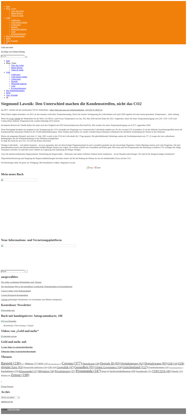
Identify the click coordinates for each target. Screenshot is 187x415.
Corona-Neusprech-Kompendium (14, 295)
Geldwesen (15, 20)
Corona (72, 363)
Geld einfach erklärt (19, 22)
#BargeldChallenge (19, 29)
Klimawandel (28, 371)
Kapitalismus (9, 371)
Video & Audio (17, 16)
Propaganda (88, 371)
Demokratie (91, 363)
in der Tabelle (14, 119)
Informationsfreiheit (176, 367)
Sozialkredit (144, 371)
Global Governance (108, 367)
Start (8, 6)
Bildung (31, 363)
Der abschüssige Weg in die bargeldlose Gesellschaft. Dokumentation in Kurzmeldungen (36, 286)
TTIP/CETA (161, 371)
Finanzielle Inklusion (35, 367)
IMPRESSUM (7, 402)
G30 (52, 367)
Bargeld (14, 27)
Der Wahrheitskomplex (15, 36)
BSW (8, 38)
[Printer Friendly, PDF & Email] (93, 168)
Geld (8, 18)
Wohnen (5, 375)
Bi (23, 364)
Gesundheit (84, 367)
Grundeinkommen (158, 367)
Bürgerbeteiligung (54, 364)
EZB (172, 363)
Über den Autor (17, 11)
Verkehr (177, 371)
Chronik (4, 299)
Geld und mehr (14, 409)
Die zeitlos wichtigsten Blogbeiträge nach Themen (21, 282)
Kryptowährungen (18, 34)
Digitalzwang (155, 363)
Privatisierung (65, 371)
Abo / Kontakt (12, 41)
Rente (105, 371)
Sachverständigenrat (122, 371)
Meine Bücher (17, 13)
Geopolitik (65, 367)
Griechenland (135, 367)
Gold (13, 32)
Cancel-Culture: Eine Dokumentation (16, 291)
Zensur (20, 375)
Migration (46, 371)
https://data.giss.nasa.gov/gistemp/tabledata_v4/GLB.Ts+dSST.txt (76, 110)
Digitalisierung (132, 363)
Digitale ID (110, 363)
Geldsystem (16, 25)
